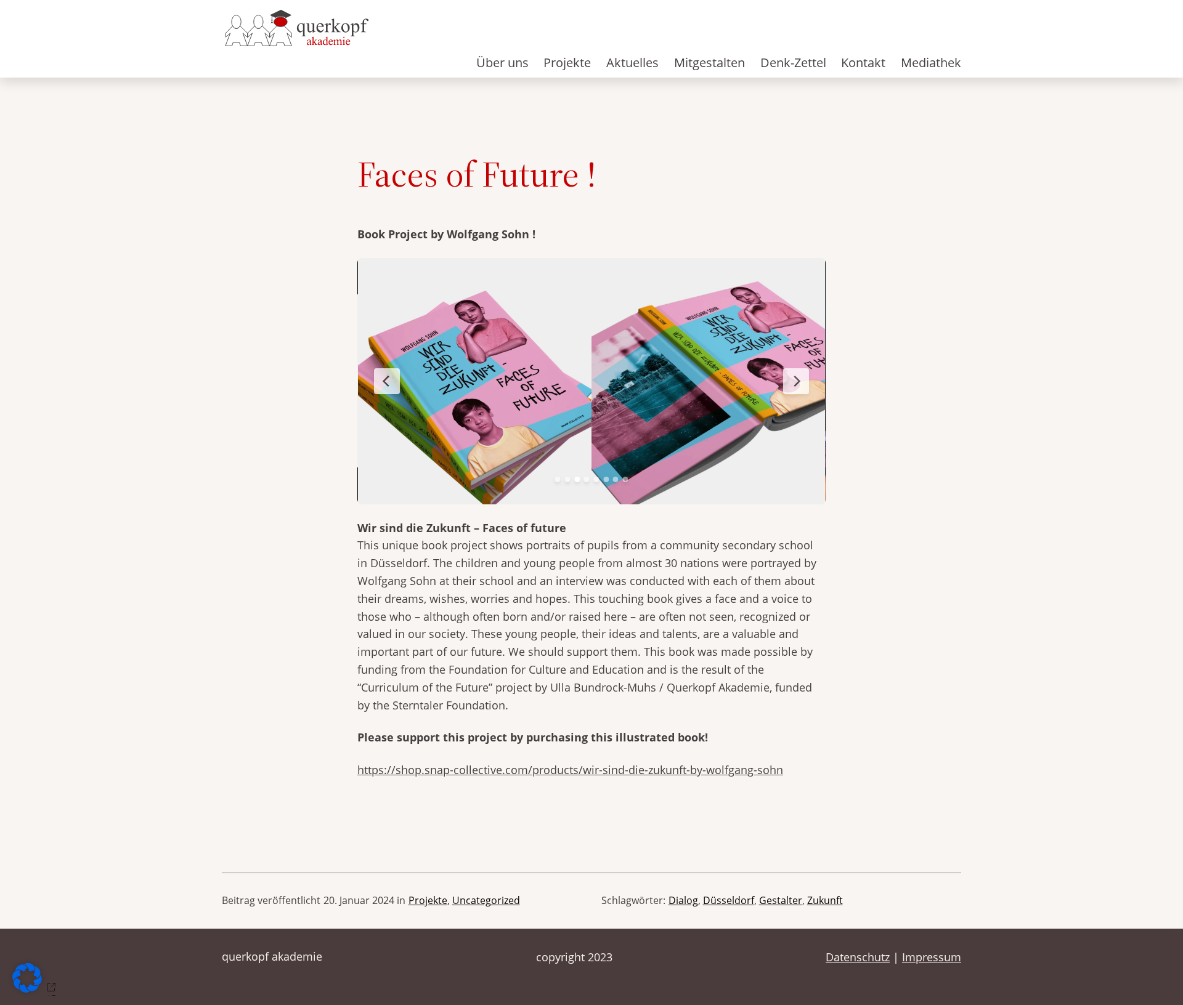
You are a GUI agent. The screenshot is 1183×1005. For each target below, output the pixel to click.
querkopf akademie (272, 956)
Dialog (683, 900)
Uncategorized (486, 900)
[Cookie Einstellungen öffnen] (36, 988)
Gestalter (780, 900)
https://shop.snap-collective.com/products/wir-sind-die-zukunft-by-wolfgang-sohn (570, 769)
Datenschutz (858, 957)
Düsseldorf (728, 900)
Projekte (428, 900)
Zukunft (825, 900)
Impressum (931, 957)
